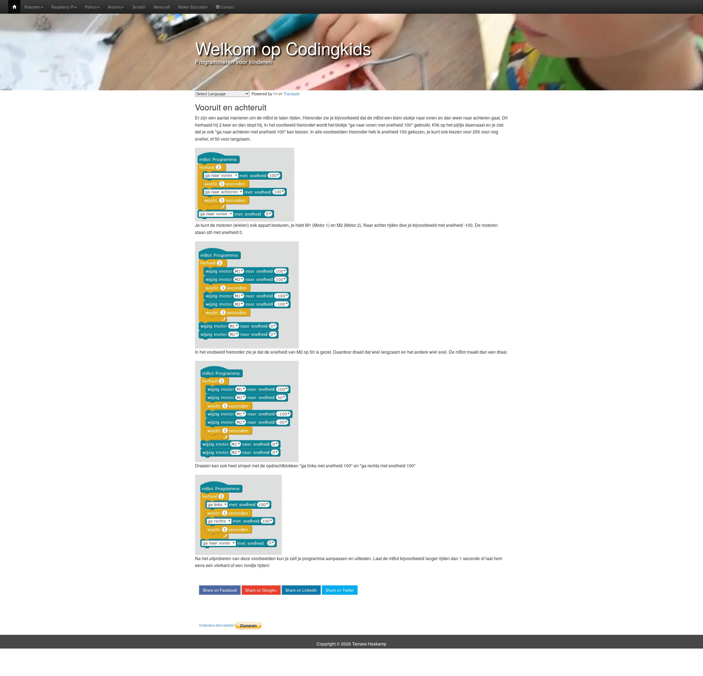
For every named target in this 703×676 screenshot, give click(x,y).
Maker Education (193, 7)
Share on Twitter (339, 590)
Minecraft (162, 7)
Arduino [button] (114, 7)
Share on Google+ (261, 590)
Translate (291, 93)
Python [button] (91, 7)
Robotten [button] (32, 7)
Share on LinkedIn (301, 590)
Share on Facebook (220, 590)
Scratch (139, 7)
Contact (227, 7)
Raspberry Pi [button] (62, 7)
